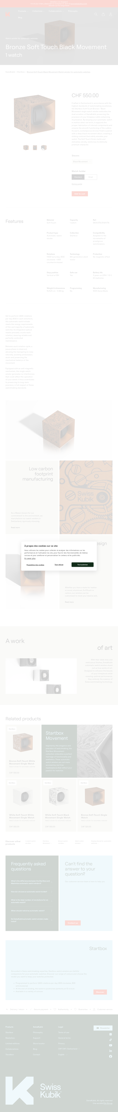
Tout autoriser (82, 564)
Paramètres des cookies (35, 565)
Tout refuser (59, 564)
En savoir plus (29, 558)
